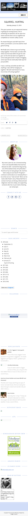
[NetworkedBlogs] (14, 315)
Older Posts (22, 135)
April (5, 253)
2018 (4, 242)
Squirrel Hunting (14, 22)
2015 (4, 270)
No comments (5, 119)
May (5, 251)
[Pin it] (15, 122)
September (7, 244)
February (6, 258)
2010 (4, 281)
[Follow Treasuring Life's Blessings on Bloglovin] (7, 288)
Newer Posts (6, 135)
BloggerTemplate (14, 514)
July (5, 246)
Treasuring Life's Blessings (13, 512)
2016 (4, 267)
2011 (4, 279)
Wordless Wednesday (13, 365)
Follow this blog (14, 316)
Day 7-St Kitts (11, 393)
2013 (4, 274)
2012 (4, 277)
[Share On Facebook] (10, 122)
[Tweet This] (7, 122)
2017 (4, 265)
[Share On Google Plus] (13, 122)
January (6, 260)
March (6, 256)
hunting (8, 128)
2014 (4, 272)
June (5, 249)
